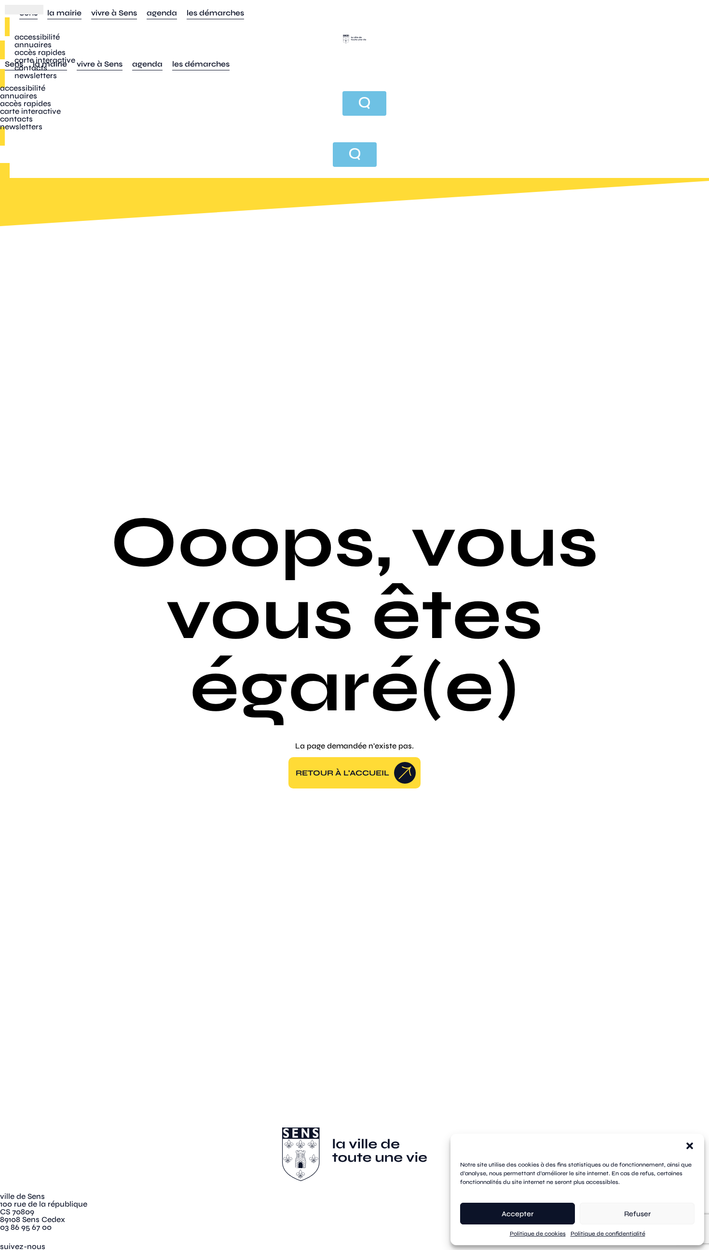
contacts (30, 67)
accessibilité (37, 36)
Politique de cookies (538, 1233)
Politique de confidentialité (608, 1233)
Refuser (637, 1213)
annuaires (33, 44)
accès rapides (40, 52)
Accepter (517, 1213)
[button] (690, 1146)
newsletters (35, 75)
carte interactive (44, 60)
